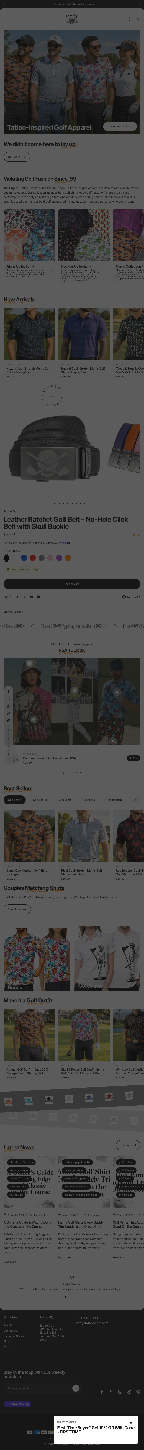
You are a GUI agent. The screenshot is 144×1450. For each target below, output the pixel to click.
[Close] (131, 1423)
